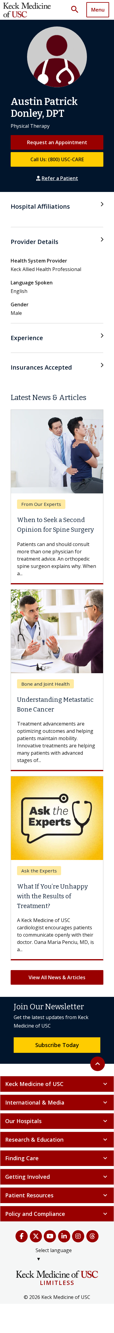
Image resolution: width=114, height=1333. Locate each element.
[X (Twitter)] (36, 1236)
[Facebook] (22, 1236)
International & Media (57, 1102)
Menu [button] (98, 9)
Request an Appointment (57, 142)
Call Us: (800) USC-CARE (57, 159)
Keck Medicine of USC (57, 1084)
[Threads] (92, 1236)
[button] (77, 9)
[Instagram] (78, 1236)
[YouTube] (50, 1236)
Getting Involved (57, 1176)
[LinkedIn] (64, 1236)
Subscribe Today (57, 1045)
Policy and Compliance (57, 1213)
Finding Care (57, 1158)
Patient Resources (57, 1195)
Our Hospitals (57, 1121)
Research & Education (57, 1139)
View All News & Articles (57, 977)
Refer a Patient (60, 178)
